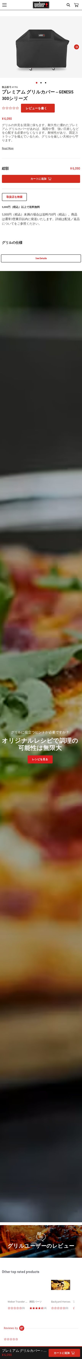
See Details (41, 258)
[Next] (76, 47)
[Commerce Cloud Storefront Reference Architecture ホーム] (41, 5)
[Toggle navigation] (4, 4)
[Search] (69, 5)
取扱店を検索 (14, 197)
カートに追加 (62, 1353)
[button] (41, 148)
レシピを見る (40, 759)
